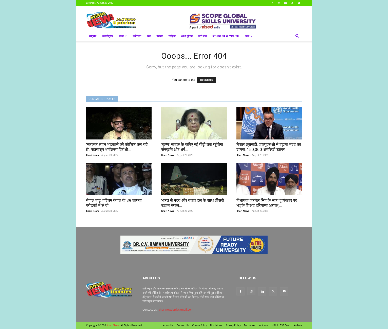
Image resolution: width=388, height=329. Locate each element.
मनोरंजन (137, 36)
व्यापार (160, 36)
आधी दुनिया (187, 36)
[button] (297, 36)
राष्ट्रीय (92, 36)
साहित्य (172, 36)
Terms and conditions (256, 325)
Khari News (92, 154)
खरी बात (202, 36)
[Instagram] (279, 3)
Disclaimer (216, 325)
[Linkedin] (286, 3)
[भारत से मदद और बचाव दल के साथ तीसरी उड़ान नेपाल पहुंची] (194, 179)
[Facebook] (272, 3)
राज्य (121, 36)
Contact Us (183, 325)
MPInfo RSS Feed (280, 325)
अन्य (247, 36)
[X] (292, 3)
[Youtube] (299, 3)
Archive (297, 325)
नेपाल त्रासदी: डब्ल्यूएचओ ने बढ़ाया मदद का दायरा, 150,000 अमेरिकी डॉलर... (268, 147)
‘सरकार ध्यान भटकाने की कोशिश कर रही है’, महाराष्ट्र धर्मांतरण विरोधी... (117, 147)
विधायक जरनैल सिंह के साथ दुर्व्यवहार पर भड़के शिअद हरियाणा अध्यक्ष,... (266, 203)
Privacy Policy (233, 325)
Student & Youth (225, 36)
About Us (168, 325)
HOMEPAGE (206, 80)
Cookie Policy (199, 325)
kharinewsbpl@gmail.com (175, 309)
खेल (149, 36)
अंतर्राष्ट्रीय (107, 36)
